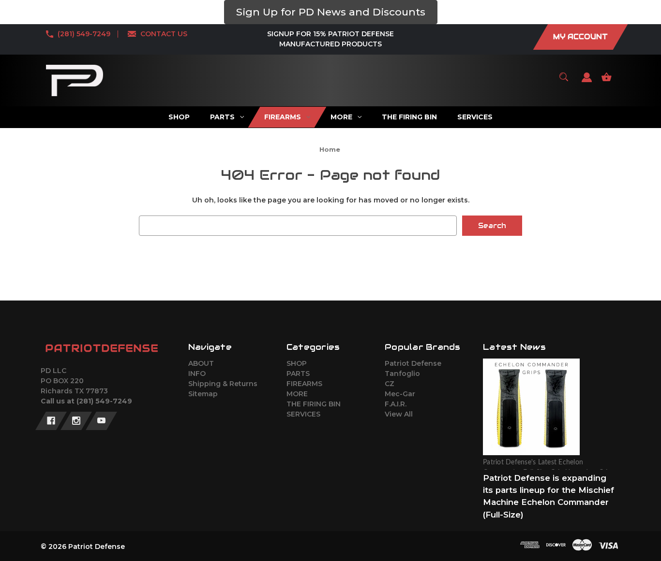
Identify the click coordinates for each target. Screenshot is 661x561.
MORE (297, 393)
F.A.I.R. (395, 404)
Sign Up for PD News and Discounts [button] (330, 12)
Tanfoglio (402, 373)
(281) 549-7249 (84, 33)
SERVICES (303, 414)
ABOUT (201, 363)
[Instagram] (76, 421)
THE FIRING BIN (313, 404)
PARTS (298, 373)
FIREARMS (304, 383)
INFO (197, 373)
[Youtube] (101, 421)
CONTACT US (163, 33)
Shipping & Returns (222, 383)
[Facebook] (51, 421)
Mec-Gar (400, 393)
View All (399, 414)
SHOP (296, 363)
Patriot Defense (413, 363)
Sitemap (203, 393)
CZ (389, 383)
